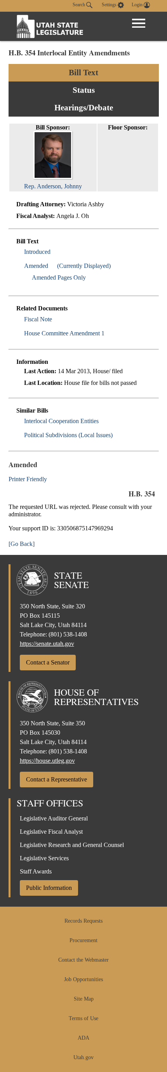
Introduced (37, 251)
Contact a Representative (56, 779)
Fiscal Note (38, 319)
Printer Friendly (29, 479)
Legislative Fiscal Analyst (51, 831)
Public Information (49, 887)
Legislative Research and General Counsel (72, 845)
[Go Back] (22, 543)
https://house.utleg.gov (47, 760)
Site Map (84, 999)
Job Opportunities (83, 979)
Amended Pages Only (59, 277)
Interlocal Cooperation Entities (61, 421)
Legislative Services (44, 858)
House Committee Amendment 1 (64, 333)
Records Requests (83, 921)
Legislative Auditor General (54, 818)
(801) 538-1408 (68, 634)
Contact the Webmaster (83, 960)
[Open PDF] (55, 251)
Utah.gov (83, 1057)
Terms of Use (83, 1018)
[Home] (50, 26)
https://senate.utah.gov (47, 643)
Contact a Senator (48, 662)
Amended (36, 265)
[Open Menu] (138, 23)
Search (79, 4)
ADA (83, 1038)
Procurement (83, 940)
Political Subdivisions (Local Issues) (68, 435)
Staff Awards (36, 871)
